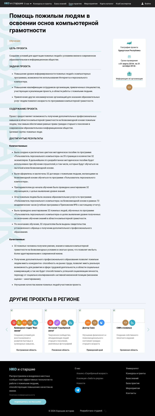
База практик (75, 3)
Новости (81, 383)
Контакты (131, 393)
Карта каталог (106, 3)
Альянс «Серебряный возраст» (92, 373)
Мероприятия (90, 3)
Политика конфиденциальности (22, 395)
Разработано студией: (91, 410)
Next (147, 329)
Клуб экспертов (123, 3)
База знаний (60, 3)
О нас (26, 3)
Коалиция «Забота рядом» (90, 378)
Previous (7, 329)
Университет (132, 368)
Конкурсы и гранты (42, 3)
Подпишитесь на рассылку (27, 402)
